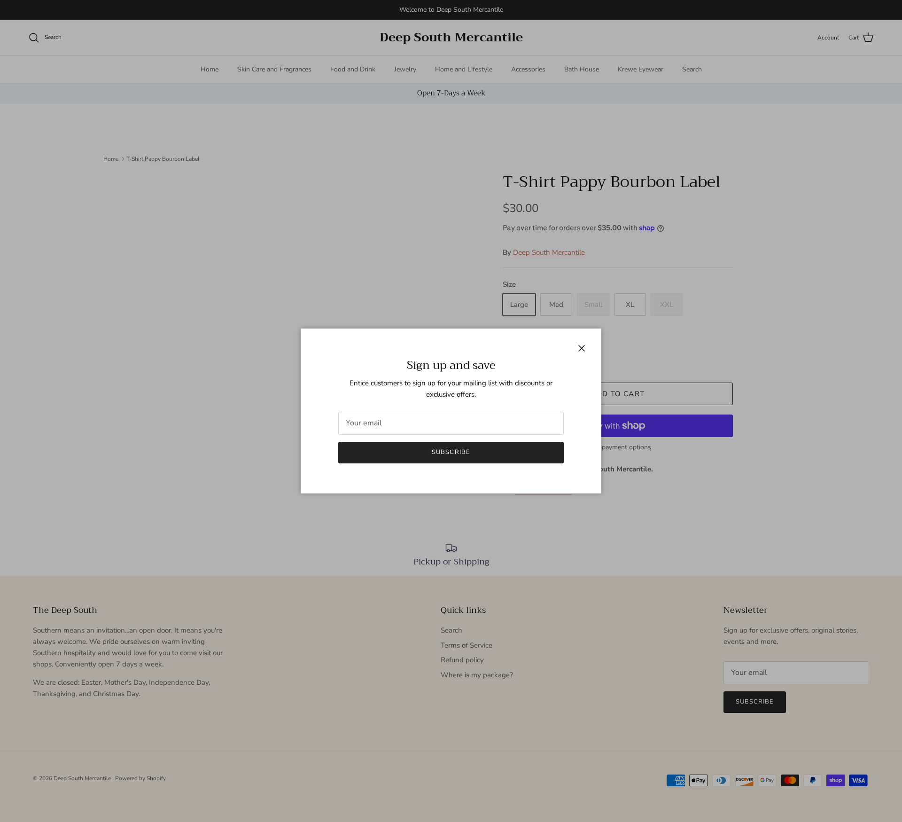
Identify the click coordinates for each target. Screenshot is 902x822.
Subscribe (451, 452)
